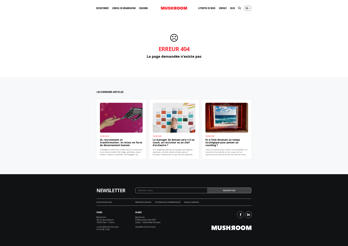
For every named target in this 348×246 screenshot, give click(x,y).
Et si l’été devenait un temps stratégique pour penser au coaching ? (222, 142)
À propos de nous (206, 8)
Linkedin (248, 214)
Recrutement (102, 8)
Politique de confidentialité (168, 202)
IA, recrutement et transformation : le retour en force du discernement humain (121, 142)
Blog (232, 8)
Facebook (240, 214)
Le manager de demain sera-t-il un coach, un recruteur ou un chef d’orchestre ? (174, 142)
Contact (223, 8)
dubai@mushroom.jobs (145, 227)
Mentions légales (143, 202)
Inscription (229, 190)
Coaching (143, 8)
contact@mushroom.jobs (108, 227)
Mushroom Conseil (174, 8)
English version (191, 202)
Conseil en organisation (124, 8)
